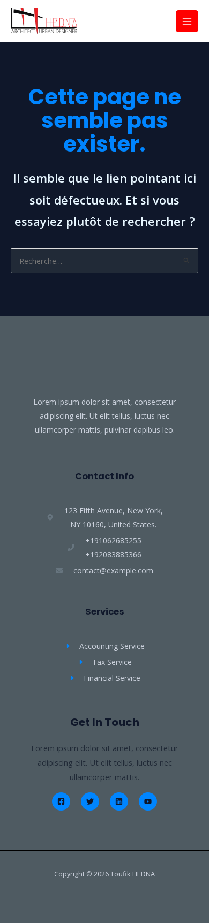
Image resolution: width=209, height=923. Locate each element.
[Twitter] (90, 801)
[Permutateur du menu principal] (187, 21)
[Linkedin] (119, 801)
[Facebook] (61, 801)
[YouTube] (148, 801)
